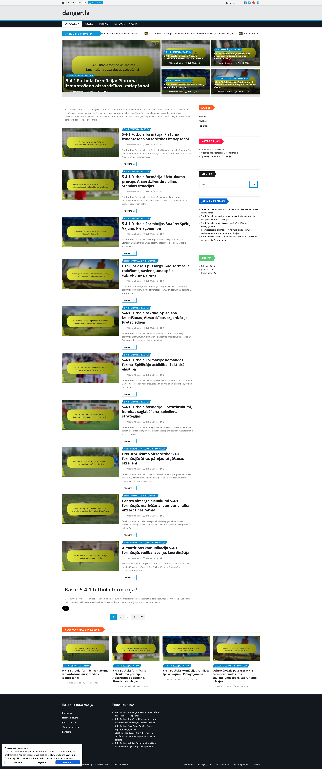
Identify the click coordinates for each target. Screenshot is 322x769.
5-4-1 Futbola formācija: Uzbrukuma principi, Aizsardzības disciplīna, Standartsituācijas (232, 56)
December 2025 (208, 273)
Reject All (42, 762)
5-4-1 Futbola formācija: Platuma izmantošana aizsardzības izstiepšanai (183, 57)
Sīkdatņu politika (70, 727)
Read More (129, 164)
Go (253, 184)
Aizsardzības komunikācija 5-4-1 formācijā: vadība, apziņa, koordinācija (155, 550)
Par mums (119, 23)
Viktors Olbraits (88, 91)
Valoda (133, 23)
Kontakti (104, 23)
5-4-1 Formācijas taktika (212, 149)
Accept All (68, 762)
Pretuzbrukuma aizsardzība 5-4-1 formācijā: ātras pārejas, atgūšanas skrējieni (153, 458)
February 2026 (208, 266)
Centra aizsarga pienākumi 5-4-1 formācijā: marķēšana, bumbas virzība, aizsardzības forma (156, 505)
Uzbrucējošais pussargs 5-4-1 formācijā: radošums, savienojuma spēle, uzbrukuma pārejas (122, 81)
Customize (17, 762)
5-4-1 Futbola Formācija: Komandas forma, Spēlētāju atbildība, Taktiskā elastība (153, 365)
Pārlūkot (89, 23)
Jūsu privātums (69, 722)
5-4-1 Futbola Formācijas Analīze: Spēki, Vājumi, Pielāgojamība (184, 85)
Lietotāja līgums (70, 717)
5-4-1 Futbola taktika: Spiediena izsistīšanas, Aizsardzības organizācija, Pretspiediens (155, 318)
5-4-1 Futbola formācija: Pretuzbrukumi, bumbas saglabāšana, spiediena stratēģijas (157, 412)
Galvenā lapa (72, 23)
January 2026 (207, 269)
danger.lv (76, 13)
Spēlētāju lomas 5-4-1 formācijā (216, 156)
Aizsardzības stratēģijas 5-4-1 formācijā (219, 152)
